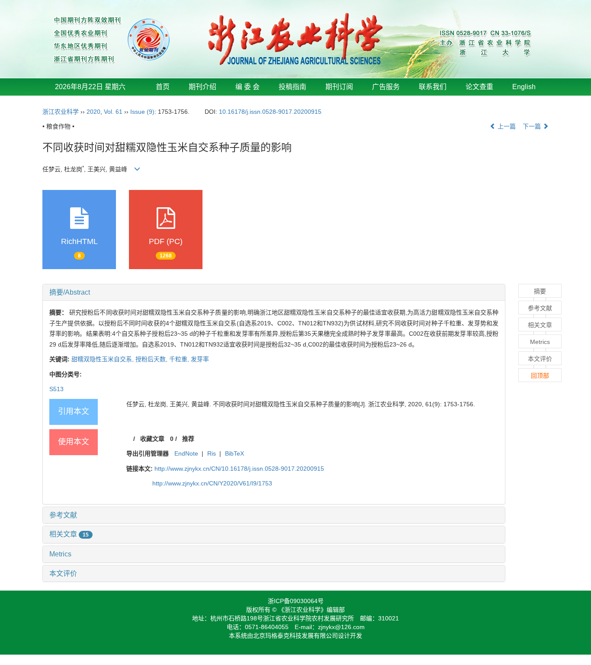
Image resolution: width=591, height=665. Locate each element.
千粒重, (180, 359)
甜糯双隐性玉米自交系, (103, 359)
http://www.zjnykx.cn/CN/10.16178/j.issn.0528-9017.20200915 (239, 468)
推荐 (188, 438)
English (524, 86)
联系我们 (432, 86)
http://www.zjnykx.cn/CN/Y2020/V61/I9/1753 (212, 483)
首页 (163, 86)
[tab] (274, 292)
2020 (93, 111)
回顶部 (540, 375)
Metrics (60, 554)
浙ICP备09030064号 (296, 601)
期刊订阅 (339, 86)
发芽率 (200, 359)
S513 (56, 389)
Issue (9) (142, 111)
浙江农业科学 (60, 111)
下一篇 (533, 126)
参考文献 (63, 515)
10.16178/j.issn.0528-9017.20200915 (270, 111)
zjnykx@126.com (341, 626)
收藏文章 (152, 438)
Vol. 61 (113, 111)
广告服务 (386, 86)
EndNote (186, 453)
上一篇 (506, 126)
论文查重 (479, 86)
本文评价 (63, 573)
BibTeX (234, 453)
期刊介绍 (202, 86)
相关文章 (69, 534)
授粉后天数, (152, 359)
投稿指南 (292, 86)
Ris (211, 453)
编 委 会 (247, 86)
